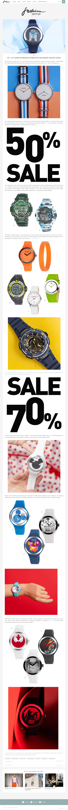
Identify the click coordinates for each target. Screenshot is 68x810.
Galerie (23, 1)
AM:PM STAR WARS (56, 753)
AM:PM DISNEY (10, 753)
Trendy (14, 1)
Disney (30, 238)
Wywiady (29, 1)
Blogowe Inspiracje (42, 1)
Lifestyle (34, 1)
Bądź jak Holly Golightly (50, 788)
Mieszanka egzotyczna (9, 788)
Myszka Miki (23, 758)
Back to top (61, 808)
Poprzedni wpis (8, 765)
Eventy (19, 1)
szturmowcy (44, 758)
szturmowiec (52, 758)
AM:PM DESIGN (10, 372)
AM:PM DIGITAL (29, 372)
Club (46, 123)
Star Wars (38, 758)
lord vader (8, 758)
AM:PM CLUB (48, 372)
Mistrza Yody (51, 620)
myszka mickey (15, 758)
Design (36, 124)
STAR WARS (35, 238)
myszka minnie (30, 758)
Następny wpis (60, 765)
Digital (6, 187)
